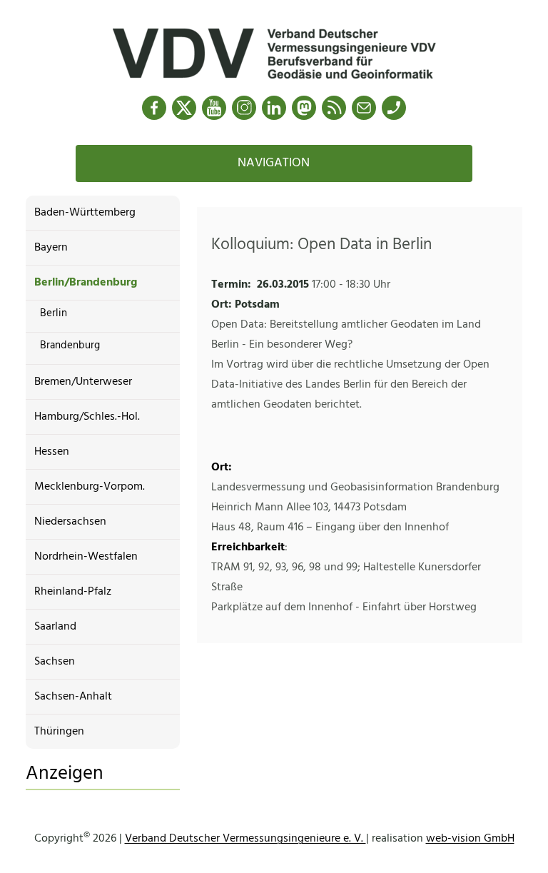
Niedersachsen (70, 522)
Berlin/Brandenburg (85, 282)
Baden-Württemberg (85, 212)
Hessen (51, 452)
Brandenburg (70, 345)
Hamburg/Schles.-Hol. (87, 417)
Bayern (51, 247)
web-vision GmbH (470, 838)
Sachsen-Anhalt (73, 696)
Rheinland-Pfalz (72, 591)
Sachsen (54, 661)
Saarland (55, 626)
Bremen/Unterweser (83, 382)
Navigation (274, 163)
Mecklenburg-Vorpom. (89, 487)
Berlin (53, 313)
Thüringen (59, 731)
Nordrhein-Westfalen (86, 556)
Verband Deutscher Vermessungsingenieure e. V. (245, 838)
